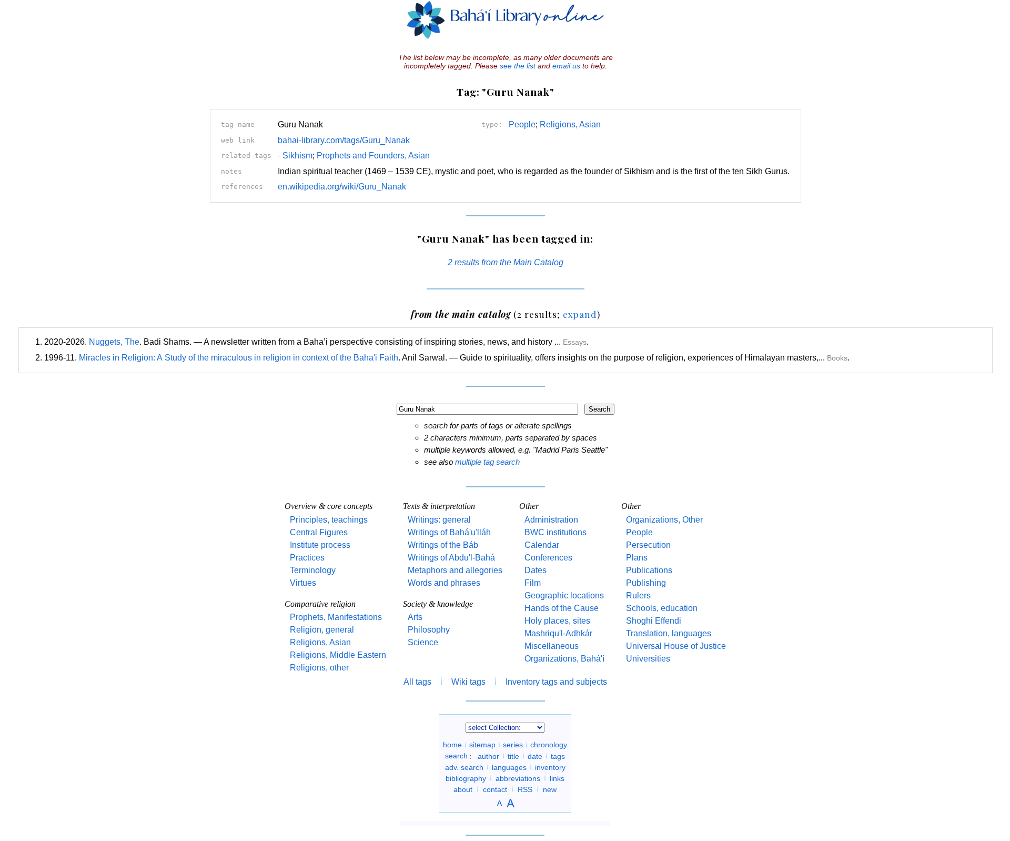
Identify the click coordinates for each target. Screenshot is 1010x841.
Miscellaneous (551, 646)
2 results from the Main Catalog (505, 262)
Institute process (320, 544)
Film (532, 582)
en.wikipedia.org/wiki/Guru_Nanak (342, 186)
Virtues (303, 582)
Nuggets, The (114, 341)
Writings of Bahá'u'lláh (449, 532)
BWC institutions (555, 532)
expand (580, 314)
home (452, 744)
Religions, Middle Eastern (338, 654)
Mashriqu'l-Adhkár (558, 633)
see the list (518, 66)
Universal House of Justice (676, 646)
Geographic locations (564, 595)
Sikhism (295, 155)
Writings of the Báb (443, 544)
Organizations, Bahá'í (564, 658)
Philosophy (429, 629)
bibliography (466, 778)
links (557, 778)
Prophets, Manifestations (336, 617)
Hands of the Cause (561, 608)
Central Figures (319, 532)
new (550, 789)
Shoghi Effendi (653, 620)
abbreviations (518, 778)
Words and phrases (444, 582)
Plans (637, 557)
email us (566, 66)
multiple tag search (487, 461)
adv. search (464, 767)
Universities (648, 658)
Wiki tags (468, 681)
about (462, 789)
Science (423, 642)
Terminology (313, 570)
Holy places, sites (557, 620)
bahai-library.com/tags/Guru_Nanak (344, 140)
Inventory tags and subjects (556, 681)
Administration (551, 519)
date (535, 756)
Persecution (648, 544)
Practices (307, 557)
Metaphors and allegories (455, 570)
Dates (535, 570)
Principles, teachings (329, 519)
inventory (550, 767)
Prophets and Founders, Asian (373, 155)
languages (509, 767)
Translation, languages (668, 633)
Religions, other (319, 667)
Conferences (548, 557)
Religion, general (322, 629)
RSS (525, 789)
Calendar (541, 544)
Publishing (646, 582)
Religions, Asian (570, 124)
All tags (417, 681)
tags (558, 756)
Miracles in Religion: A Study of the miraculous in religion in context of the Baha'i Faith (238, 357)
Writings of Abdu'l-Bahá (451, 557)
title (513, 756)
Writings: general (439, 519)
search (456, 756)
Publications (649, 570)
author (488, 756)
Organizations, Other (664, 519)
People (522, 124)
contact (495, 789)
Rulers (638, 595)
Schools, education (662, 608)
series (513, 744)
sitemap (482, 744)
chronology (548, 744)
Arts (415, 617)
